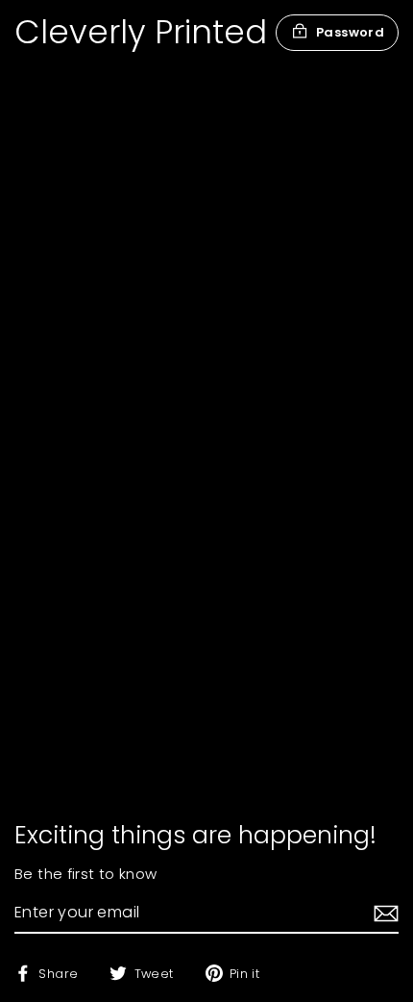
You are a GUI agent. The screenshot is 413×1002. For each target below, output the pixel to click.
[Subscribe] (383, 913)
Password (350, 32)
